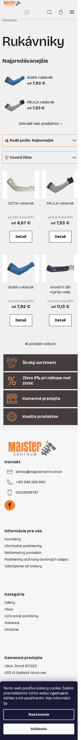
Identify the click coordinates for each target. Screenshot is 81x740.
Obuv (8, 609)
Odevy (9, 602)
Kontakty (12, 539)
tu (5, 703)
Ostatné (11, 629)
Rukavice (12, 623)
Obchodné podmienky (23, 546)
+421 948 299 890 (30, 482)
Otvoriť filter (21, 157)
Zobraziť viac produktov (39, 123)
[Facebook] (9, 505)
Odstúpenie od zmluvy (23, 566)
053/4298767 (27, 492)
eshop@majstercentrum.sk (39, 472)
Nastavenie (39, 714)
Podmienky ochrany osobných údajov (36, 559)
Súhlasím (39, 729)
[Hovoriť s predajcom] (27, 12)
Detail (21, 236)
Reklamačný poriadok (22, 553)
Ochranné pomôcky (21, 616)
